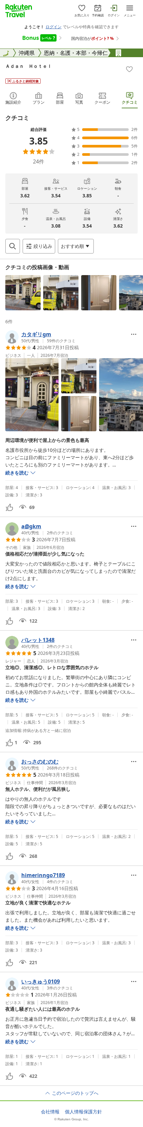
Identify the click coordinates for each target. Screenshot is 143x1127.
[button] (23, 292)
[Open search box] (12, 246)
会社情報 (50, 1111)
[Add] (129, 69)
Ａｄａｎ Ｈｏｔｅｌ (28, 66)
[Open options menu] (134, 334)
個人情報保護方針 (83, 1111)
